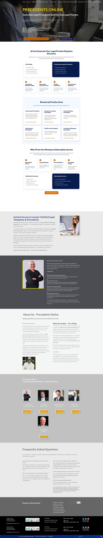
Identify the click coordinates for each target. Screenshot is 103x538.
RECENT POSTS (35, 1)
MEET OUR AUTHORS (68, 518)
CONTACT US (89, 1)
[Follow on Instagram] (88, 519)
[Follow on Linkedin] (86, 519)
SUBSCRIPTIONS (81, 1)
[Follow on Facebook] (83, 519)
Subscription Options (66, 38)
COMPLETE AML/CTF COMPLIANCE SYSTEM (67, 1)
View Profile (27, 411)
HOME (23, 1)
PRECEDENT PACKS (44, 1)
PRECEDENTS (53, 1)
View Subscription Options (51, 192)
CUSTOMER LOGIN (97, 1)
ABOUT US (28, 1)
